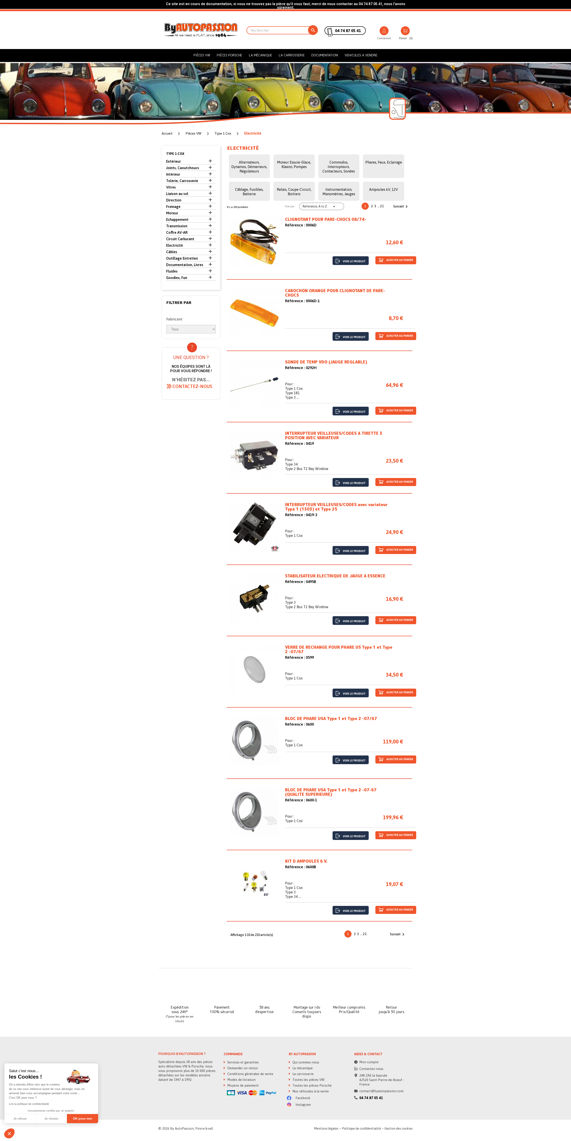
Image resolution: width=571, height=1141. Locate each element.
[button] (192, 386)
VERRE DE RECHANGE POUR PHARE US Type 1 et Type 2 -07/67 (338, 649)
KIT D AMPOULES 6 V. (306, 861)
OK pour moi (82, 1118)
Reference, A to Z (319, 206)
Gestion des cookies (399, 1128)
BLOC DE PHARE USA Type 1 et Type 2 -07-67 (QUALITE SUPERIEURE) (331, 792)
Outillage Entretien (182, 258)
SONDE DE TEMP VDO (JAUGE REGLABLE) (326, 362)
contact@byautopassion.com (381, 1091)
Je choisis (51, 1118)
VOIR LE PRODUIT (354, 261)
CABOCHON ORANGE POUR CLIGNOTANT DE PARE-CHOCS (335, 293)
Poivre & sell (204, 1128)
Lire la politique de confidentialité (29, 1104)
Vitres (171, 187)
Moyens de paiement (242, 1085)
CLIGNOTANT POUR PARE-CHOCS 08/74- (325, 219)
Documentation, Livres (184, 265)
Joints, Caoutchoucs (182, 168)
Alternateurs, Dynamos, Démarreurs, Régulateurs (249, 166)
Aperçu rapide (254, 242)
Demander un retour (242, 1068)
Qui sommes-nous (305, 1062)
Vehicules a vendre (361, 55)
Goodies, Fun (176, 278)
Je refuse (20, 1118)
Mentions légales (326, 1128)
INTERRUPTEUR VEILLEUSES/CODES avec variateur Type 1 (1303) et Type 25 (336, 507)
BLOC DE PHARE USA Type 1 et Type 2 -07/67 (331, 718)
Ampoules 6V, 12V (383, 189)
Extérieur (173, 161)
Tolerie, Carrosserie (182, 181)
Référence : (295, 225)
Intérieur (173, 174)
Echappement (177, 220)
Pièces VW (202, 55)
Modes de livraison (241, 1079)
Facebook (302, 1098)
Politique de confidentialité (361, 1128)
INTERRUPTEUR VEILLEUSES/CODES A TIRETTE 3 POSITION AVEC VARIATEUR (333, 435)
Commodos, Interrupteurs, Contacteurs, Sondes (339, 166)
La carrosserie (292, 55)
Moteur (172, 213)
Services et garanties (242, 1062)
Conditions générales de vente (249, 1074)
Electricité (174, 245)
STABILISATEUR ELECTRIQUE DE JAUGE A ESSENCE (335, 576)
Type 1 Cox (175, 154)
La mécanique (260, 55)
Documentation (324, 55)
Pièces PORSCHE (229, 55)
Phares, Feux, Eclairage (383, 162)
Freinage (173, 207)
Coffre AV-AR (177, 232)
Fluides (172, 271)
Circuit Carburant (180, 239)
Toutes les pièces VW (308, 1079)
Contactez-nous (371, 1069)
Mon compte (369, 1062)
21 (382, 206)
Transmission (176, 226)
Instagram (303, 1104)
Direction (173, 200)
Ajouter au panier (399, 260)
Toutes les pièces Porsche (312, 1085)
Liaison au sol (177, 194)
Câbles (171, 252)
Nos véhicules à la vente (310, 1091)
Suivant (401, 206)
